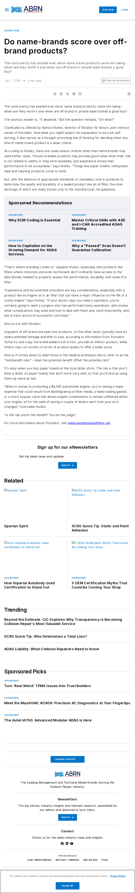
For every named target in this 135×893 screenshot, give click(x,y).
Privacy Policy (118, 876)
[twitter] (67, 94)
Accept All (67, 885)
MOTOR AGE (90, 860)
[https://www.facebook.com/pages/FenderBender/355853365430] (62, 843)
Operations (11, 30)
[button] (6, 9)
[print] (129, 94)
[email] (80, 94)
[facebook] (55, 94)
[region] (67, 881)
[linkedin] (61, 94)
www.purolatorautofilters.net (89, 423)
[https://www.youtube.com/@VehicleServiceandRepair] (71, 843)
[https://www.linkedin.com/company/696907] (67, 843)
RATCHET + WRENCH (67, 860)
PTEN (105, 860)
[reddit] (74, 94)
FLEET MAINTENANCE (39, 860)
